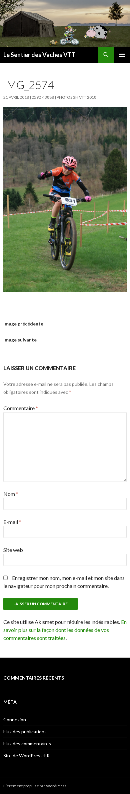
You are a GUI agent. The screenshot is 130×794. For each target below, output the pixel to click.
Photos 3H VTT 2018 (76, 97)
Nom (10, 494)
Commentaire (20, 408)
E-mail (12, 522)
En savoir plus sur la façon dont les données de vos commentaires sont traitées (65, 630)
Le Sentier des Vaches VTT (39, 54)
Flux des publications (25, 731)
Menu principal (122, 55)
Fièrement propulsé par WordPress (35, 785)
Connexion (14, 719)
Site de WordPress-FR (26, 755)
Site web (13, 550)
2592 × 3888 (43, 97)
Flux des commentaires (27, 743)
